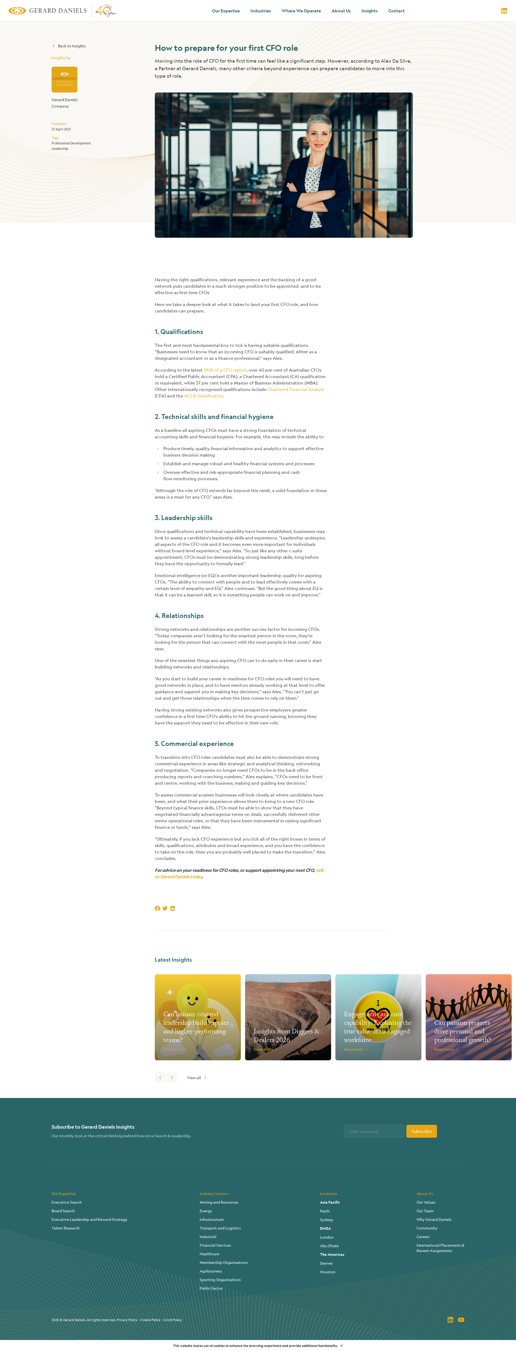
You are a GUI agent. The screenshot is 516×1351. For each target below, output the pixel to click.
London (327, 1237)
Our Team (425, 1210)
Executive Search (67, 1202)
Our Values (426, 1202)
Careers (423, 1236)
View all (194, 1077)
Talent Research (66, 1227)
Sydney (326, 1219)
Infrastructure (212, 1219)
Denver (326, 1263)
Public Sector (211, 1288)
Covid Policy (172, 1320)
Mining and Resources (219, 1202)
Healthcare (209, 1253)
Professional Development (71, 143)
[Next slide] (172, 1077)
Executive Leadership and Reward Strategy (89, 1219)
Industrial (208, 1236)
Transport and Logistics (220, 1227)
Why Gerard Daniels (434, 1219)
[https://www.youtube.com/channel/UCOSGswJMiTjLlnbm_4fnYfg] (461, 1320)
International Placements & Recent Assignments (440, 1248)
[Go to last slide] (160, 1077)
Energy (206, 1210)
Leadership (60, 148)
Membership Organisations (224, 1262)
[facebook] (157, 908)
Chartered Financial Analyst (295, 389)
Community (427, 1227)
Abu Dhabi (329, 1245)
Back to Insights (72, 45)
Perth (324, 1210)
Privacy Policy (127, 1320)
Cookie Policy (150, 1320)
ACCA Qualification (203, 396)
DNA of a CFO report (225, 370)
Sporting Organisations (220, 1279)
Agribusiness (211, 1270)
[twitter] (165, 908)
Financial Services (215, 1245)
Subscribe (422, 1131)
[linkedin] (172, 908)
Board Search (63, 1210)
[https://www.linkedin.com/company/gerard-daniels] (504, 11)
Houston (327, 1271)
